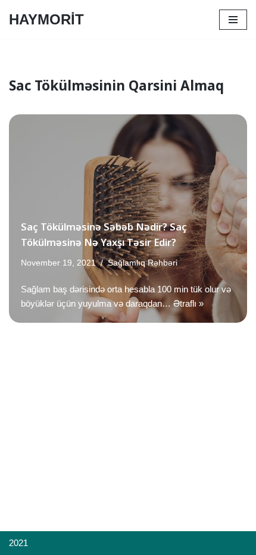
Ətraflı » (188, 303)
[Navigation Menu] (233, 20)
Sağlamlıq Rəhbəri (142, 262)
